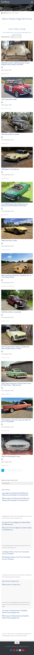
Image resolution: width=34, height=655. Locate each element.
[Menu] (32, 2)
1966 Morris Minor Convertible (11, 312)
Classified (3, 143)
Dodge (7, 430)
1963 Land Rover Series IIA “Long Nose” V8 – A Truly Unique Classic (16, 276)
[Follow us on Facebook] (11, 650)
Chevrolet (3, 249)
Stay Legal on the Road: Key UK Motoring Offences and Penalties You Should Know (15, 494)
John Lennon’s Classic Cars (10, 581)
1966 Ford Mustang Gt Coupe (10, 456)
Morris (7, 73)
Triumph (8, 357)
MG (7, 214)
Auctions (3, 108)
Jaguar (7, 178)
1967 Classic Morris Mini (9, 99)
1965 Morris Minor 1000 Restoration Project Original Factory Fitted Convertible (15, 63)
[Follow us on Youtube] (23, 650)
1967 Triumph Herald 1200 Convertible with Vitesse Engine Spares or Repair (15, 347)
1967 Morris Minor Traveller (10, 134)
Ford (7, 465)
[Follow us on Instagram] (17, 650)
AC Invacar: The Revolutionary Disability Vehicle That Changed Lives (14, 611)
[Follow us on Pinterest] (14, 650)
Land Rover (8, 286)
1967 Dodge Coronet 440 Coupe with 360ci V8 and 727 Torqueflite (16, 420)
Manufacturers (5, 37)
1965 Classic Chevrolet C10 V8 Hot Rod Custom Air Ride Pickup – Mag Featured (16, 384)
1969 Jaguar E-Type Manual (10, 169)
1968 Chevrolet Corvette (9, 240)
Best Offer (3, 73)
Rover (13, 286)
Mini (7, 108)
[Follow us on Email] (20, 650)
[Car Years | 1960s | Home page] (7, 2)
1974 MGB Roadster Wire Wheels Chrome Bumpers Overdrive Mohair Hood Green (14, 205)
